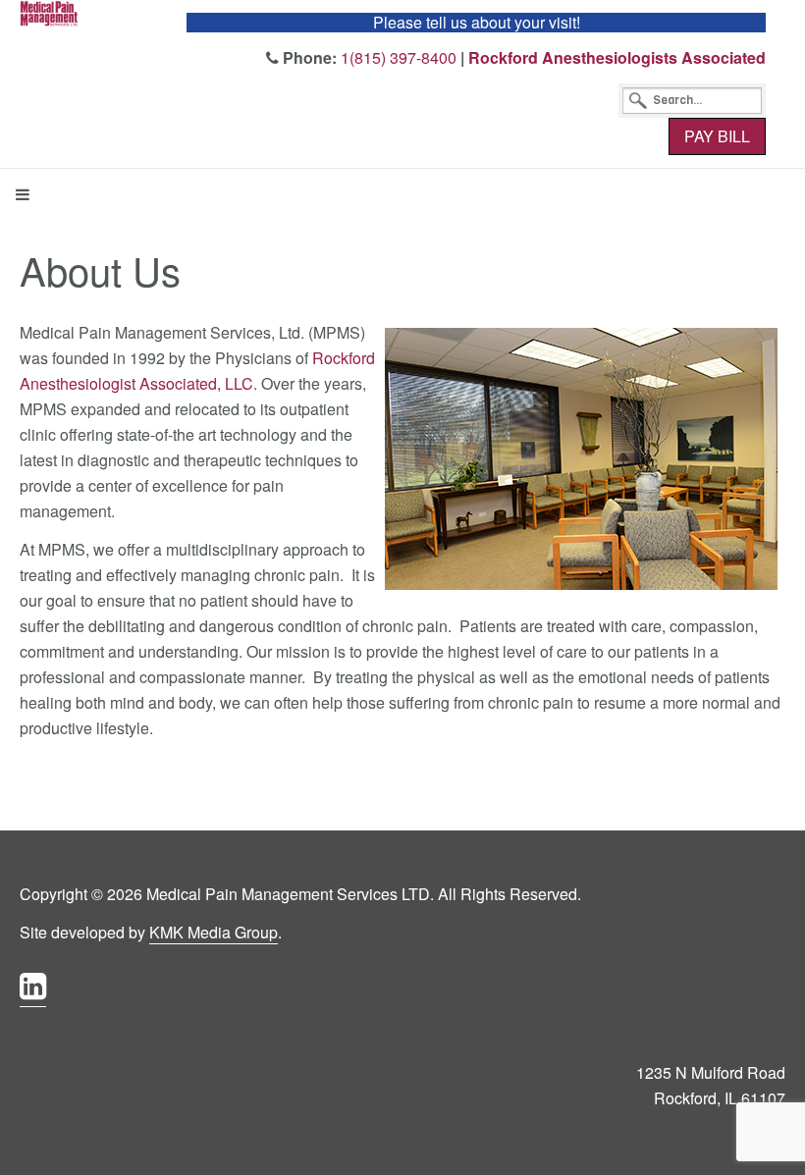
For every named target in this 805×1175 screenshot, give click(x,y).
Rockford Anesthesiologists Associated (617, 57)
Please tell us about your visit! (476, 22)
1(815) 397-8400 (398, 57)
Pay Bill (717, 136)
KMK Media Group (213, 932)
